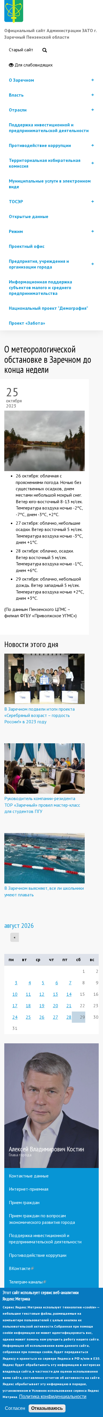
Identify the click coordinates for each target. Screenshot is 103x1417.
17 (14, 1005)
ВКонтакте (21, 1268)
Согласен (15, 1408)
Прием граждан (24, 1202)
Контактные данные (29, 1176)
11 (28, 994)
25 (28, 1017)
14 (69, 994)
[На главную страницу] (14, 12)
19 (41, 1005)
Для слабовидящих (33, 65)
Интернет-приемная (28, 1189)
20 (55, 1005)
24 (14, 1017)
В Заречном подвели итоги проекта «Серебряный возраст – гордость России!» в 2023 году (39, 715)
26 (41, 1017)
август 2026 (19, 925)
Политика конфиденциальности (52, 1396)
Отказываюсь (47, 1408)
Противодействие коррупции (37, 1255)
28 (69, 1017)
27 (55, 1017)
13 (55, 994)
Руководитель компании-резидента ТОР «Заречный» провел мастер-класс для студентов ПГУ (42, 804)
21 (69, 1005)
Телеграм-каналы (27, 1282)
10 (14, 994)
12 (41, 994)
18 (28, 1005)
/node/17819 (51, 1105)
